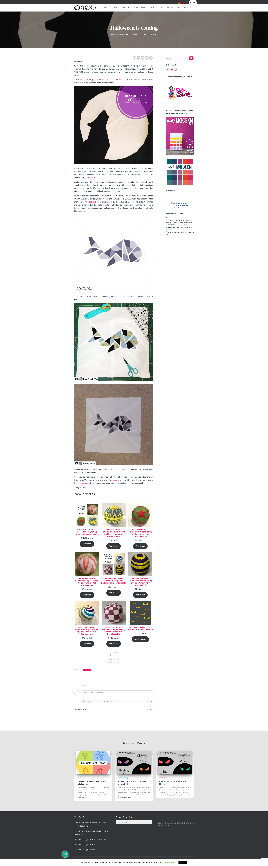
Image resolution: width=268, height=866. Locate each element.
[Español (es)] (181, 3)
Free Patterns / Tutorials (137, 8)
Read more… (82, 797)
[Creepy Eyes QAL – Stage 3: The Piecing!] (175, 763)
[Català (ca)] (179, 3)
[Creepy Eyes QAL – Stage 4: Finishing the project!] (134, 763)
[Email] (151, 58)
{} (110, 701)
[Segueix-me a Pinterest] (171, 69)
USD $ (192, 3)
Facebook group (94, 202)
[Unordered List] (98, 701)
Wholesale (170, 8)
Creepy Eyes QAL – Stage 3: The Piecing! (91, 840)
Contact (160, 8)
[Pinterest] (142, 58)
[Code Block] (104, 701)
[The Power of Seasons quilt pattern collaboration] (93, 763)
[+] (113, 701)
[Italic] (86, 701)
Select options (140, 639)
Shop (104, 8)
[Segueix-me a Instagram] (175, 69)
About (152, 8)
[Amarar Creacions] (85, 7)
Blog (123, 8)
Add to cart (86, 544)
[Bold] (83, 701)
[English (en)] (183, 3)
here (93, 177)
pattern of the (109, 80)
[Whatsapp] (138, 58)
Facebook (112, 480)
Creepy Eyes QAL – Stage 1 (85, 850)
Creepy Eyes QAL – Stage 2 (85, 845)
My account (188, 8)
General (87, 670)
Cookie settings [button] (170, 862)
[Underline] (89, 701)
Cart (179, 8)
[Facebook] (134, 58)
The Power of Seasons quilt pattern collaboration (90, 824)
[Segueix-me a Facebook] (168, 69)
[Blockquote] (101, 701)
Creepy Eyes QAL (123, 778)
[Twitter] (147, 58)
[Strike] (92, 701)
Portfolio (114, 8)
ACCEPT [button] (182, 862)
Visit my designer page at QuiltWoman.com (180, 207)
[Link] (107, 701)
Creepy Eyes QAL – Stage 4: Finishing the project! (91, 832)
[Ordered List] (95, 701)
